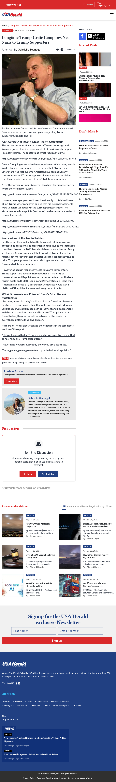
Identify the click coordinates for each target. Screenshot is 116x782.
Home (5, 25)
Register (48, 474)
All (64, 506)
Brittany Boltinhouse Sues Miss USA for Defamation (94, 212)
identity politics (47, 358)
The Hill (28, 136)
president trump (9, 362)
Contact (90, 778)
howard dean (33, 358)
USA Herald (41, 362)
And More (82, 506)
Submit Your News (76, 778)
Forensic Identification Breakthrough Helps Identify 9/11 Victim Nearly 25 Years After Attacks (93, 168)
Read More (11, 381)
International (23, 706)
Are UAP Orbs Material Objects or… (38, 525)
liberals (59, 358)
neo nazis (68, 358)
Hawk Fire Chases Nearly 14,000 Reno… (96, 556)
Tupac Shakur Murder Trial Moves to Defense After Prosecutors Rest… (92, 78)
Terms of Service (45, 778)
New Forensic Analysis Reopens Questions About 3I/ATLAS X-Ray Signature (35, 740)
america (13, 358)
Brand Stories (41, 702)
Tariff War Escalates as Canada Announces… (94, 584)
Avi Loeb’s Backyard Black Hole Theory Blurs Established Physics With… (94, 109)
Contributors (60, 778)
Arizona (28, 702)
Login (28, 474)
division (22, 358)
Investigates (8, 706)
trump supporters (27, 362)
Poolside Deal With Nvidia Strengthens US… (39, 584)
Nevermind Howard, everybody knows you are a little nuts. (35, 345)
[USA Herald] (12, 14)
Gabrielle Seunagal (29, 49)
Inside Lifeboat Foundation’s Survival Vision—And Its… (97, 525)
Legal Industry (97, 506)
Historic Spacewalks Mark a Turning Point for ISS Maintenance (93, 192)
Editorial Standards (60, 702)
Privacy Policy (29, 778)
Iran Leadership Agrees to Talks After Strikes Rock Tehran (31, 754)
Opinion (46, 706)
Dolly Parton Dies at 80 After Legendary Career (93, 147)
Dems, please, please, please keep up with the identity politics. (36, 350)
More (108, 506)
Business (36, 706)
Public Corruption (61, 706)
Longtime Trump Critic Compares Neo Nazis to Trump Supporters (41, 25)
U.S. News (76, 706)
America (7, 30)
